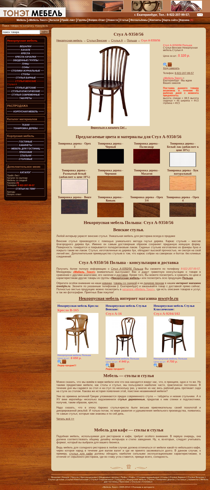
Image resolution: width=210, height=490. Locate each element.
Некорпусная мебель (22, 40)
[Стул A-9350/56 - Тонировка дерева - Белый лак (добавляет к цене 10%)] (182, 166)
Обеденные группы (109, 477)
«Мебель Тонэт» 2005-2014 (116, 487)
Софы (132, 477)
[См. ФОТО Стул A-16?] (108, 366)
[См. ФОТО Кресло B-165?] (59, 363)
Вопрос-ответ (14, 194)
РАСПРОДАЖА (17, 105)
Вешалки (55, 477)
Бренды (11, 192)
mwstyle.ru (168, 298)
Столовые (147, 482)
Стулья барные (178, 477)
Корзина (13, 183)
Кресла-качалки (89, 477)
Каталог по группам (17, 178)
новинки (107, 283)
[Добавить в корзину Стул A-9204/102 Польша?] (160, 366)
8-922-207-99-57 (184, 73)
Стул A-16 (114, 314)
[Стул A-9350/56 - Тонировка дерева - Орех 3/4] (146, 217)
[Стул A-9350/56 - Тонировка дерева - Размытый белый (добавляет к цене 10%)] (74, 193)
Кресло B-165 (68, 310)
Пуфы (124, 477)
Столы (164, 477)
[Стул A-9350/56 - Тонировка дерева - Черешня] (110, 190)
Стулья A (12, 84)
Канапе (66, 477)
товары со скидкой (125, 283)
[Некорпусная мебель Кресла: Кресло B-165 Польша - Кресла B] (77, 353)
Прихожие (124, 482)
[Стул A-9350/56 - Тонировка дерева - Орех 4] (182, 216)
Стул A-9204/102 (167, 314)
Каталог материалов (22, 119)
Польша (132, 40)
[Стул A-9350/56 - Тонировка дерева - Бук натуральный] (182, 190)
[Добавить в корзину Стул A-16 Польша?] (112, 366)
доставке (122, 274)
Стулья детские (56, 479)
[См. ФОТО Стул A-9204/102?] (156, 366)
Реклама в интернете (143, 487)
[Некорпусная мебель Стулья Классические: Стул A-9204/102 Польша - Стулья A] (174, 356)
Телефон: (20, 185)
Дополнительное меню (23, 166)
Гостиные (182, 479)
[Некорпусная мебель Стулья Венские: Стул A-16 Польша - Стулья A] (126, 356)
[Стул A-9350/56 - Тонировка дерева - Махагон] (146, 190)
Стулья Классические (77, 479)
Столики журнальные (148, 477)
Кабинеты (193, 479)
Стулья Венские (97, 40)
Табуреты (120, 479)
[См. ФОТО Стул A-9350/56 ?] (165, 66)
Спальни (135, 482)
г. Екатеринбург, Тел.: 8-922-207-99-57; (162, 14)
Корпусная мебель (20, 136)
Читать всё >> (65, 418)
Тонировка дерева (165, 479)
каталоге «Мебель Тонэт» (138, 289)
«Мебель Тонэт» (84, 271)
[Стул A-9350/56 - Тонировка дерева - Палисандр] (146, 163)
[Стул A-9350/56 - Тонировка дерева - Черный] (110, 163)
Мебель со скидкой (17, 180)
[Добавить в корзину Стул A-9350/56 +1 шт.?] (170, 66)
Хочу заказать (171, 68)
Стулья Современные (102, 479)
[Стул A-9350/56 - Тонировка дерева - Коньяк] (110, 217)
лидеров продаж (154, 283)
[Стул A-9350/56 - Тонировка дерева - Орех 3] (74, 163)
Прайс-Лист (13, 175)
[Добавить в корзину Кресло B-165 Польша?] (64, 363)
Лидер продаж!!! (66, 365)
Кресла (93, 305)
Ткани (151, 479)
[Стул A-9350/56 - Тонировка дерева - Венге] (74, 213)
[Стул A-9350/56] (109, 125)
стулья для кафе (81, 453)
